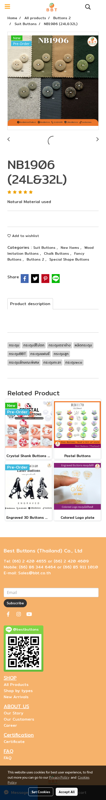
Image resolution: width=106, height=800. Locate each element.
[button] (86, 7)
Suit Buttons (45, 247)
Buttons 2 (36, 259)
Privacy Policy (59, 777)
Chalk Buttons (57, 253)
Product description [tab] (30, 304)
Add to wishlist (25, 235)
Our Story (13, 713)
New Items (70, 247)
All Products (16, 684)
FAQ (8, 758)
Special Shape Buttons (69, 259)
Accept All (67, 791)
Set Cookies (41, 791)
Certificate (14, 742)
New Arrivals (16, 697)
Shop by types (18, 691)
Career (10, 725)
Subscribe (15, 603)
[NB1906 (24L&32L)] (53, 81)
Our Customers (19, 719)
